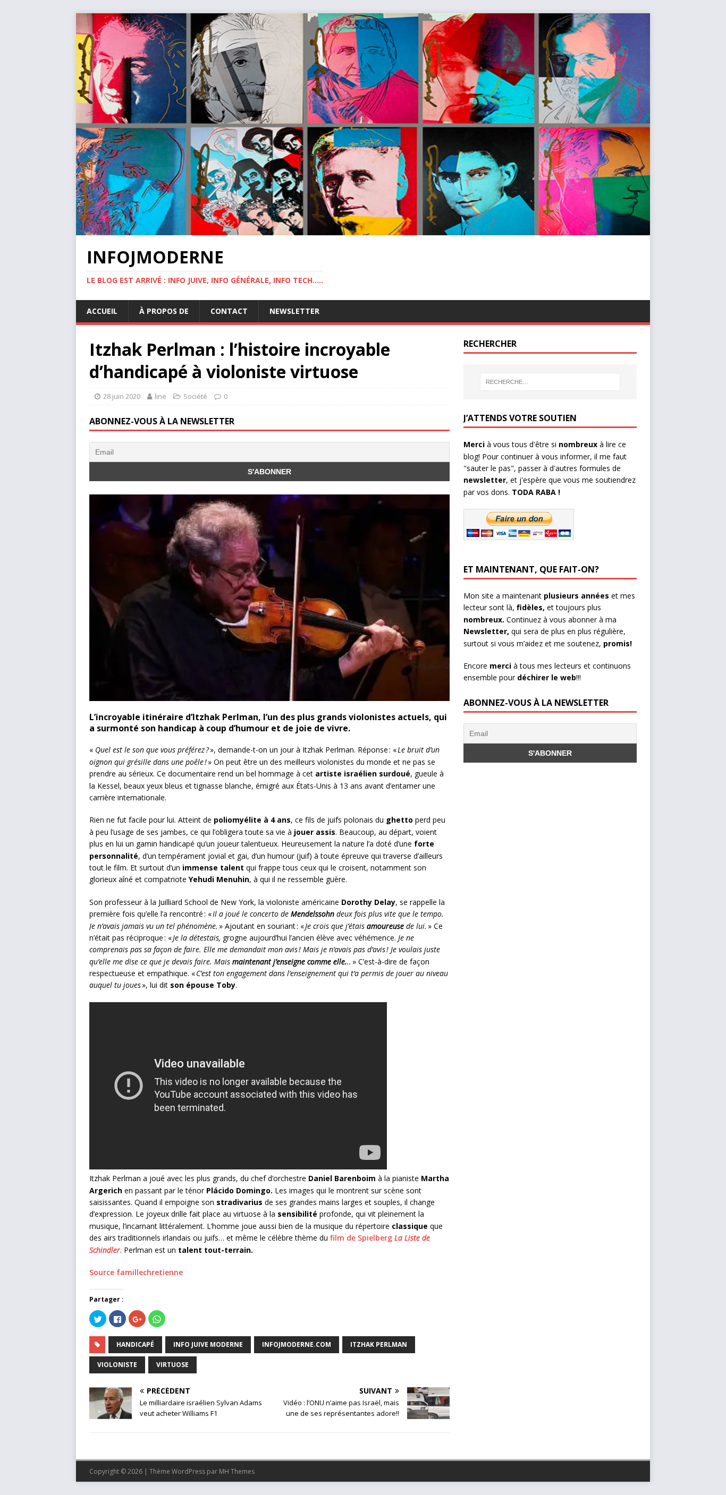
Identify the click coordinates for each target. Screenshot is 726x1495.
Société (195, 396)
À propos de (164, 311)
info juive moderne (208, 1344)
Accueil (102, 311)
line (160, 396)
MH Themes (237, 1471)
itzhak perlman (378, 1344)
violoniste (117, 1364)
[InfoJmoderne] (363, 229)
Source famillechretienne (136, 1272)
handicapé (135, 1344)
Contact (229, 311)
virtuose (172, 1364)
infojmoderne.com (296, 1344)
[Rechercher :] (550, 382)
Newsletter (294, 311)
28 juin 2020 (121, 396)
